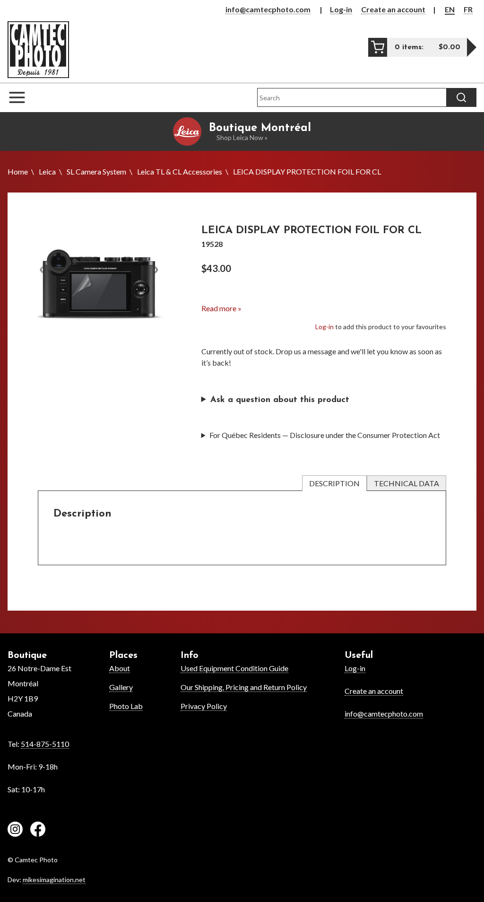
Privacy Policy (204, 705)
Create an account (393, 9)
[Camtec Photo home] (38, 49)
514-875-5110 (45, 743)
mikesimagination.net (54, 880)
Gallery (121, 687)
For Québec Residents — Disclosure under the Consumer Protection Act (324, 434)
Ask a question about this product (279, 400)
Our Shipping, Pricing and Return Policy (244, 687)
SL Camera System (96, 171)
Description (334, 483)
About (119, 668)
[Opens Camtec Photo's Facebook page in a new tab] (37, 831)
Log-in (341, 9)
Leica (47, 171)
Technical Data (406, 483)
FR (468, 9)
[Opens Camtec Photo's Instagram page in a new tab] (15, 831)
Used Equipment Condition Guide (234, 668)
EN (450, 9)
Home (18, 171)
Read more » (221, 308)
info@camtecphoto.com (268, 9)
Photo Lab (126, 705)
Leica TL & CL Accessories (179, 171)
